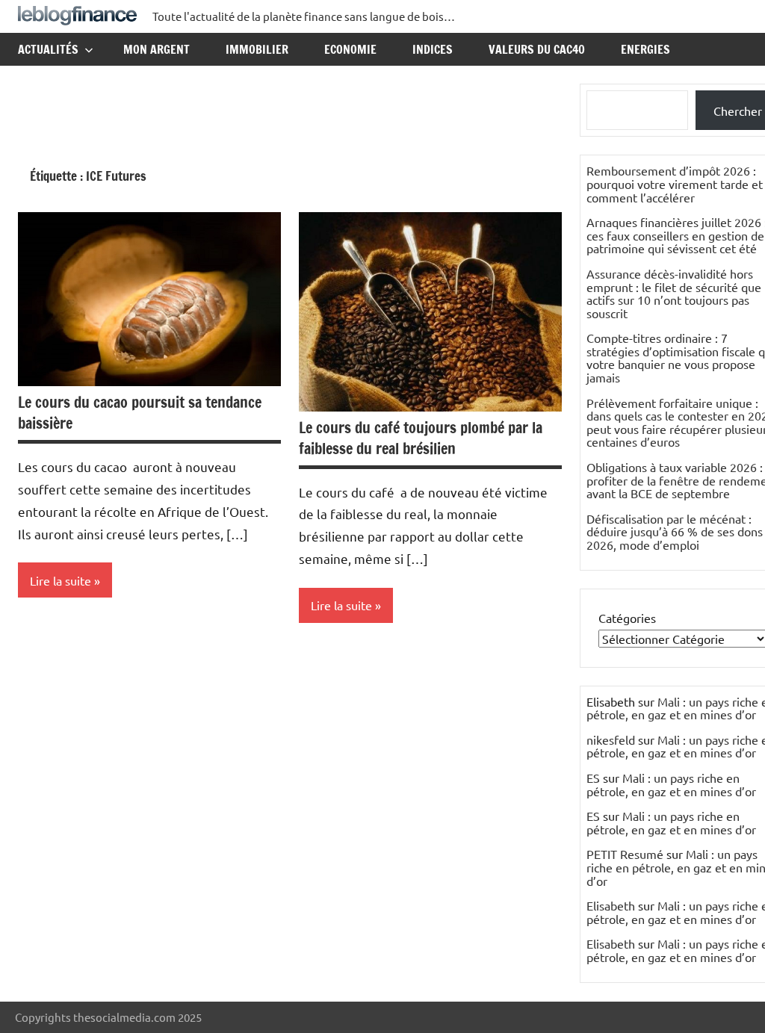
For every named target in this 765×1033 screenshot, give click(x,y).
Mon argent (156, 49)
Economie (350, 49)
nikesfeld (610, 739)
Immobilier (257, 49)
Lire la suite (60, 580)
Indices (432, 49)
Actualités (48, 49)
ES (593, 777)
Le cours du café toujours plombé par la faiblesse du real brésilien (420, 438)
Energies (645, 49)
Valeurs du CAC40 (537, 49)
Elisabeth (610, 905)
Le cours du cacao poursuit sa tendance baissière (139, 412)
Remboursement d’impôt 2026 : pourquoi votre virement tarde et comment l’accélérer (674, 183)
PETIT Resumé (624, 853)
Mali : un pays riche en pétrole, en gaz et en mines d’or (671, 784)
